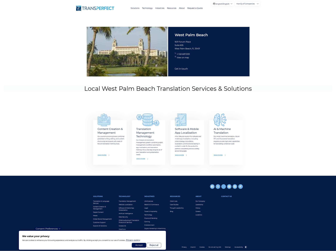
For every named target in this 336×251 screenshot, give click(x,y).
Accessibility (239, 247)
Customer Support (99, 222)
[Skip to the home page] (95, 8)
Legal (146, 208)
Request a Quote (195, 8)
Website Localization (126, 204)
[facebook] (212, 186)
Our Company (200, 201)
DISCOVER (102, 155)
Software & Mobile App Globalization (126, 209)
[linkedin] (235, 186)
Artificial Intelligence (126, 213)
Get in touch (181, 69)
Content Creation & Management (99, 208)
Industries (159, 8)
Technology (147, 8)
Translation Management (127, 201)
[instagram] (229, 186)
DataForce (122, 229)
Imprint (193, 247)
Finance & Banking (150, 218)
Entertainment (149, 225)
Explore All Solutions (100, 226)
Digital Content (98, 212)
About (182, 8)
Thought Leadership (177, 208)
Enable (247, 249)
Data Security (123, 217)
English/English (222, 4)
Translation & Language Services (101, 202)
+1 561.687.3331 (183, 54)
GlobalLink (122, 226)
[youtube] (223, 186)
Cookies (202, 247)
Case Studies (174, 204)
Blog (171, 211)
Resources (171, 8)
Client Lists (173, 201)
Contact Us (226, 196)
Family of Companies (246, 4)
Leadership (199, 204)
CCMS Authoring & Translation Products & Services (129, 221)
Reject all (154, 245)
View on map (183, 57)
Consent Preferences (47, 229)
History (198, 208)
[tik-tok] (240, 186)
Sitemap (228, 247)
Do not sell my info (215, 247)
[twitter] (218, 186)
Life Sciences (148, 201)
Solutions (135, 8)
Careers (198, 211)
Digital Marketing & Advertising (155, 228)
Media (95, 216)
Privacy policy (133, 240)
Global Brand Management (102, 219)
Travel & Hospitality (150, 211)
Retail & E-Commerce (151, 204)
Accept (139, 245)
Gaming (147, 222)
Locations (199, 215)
